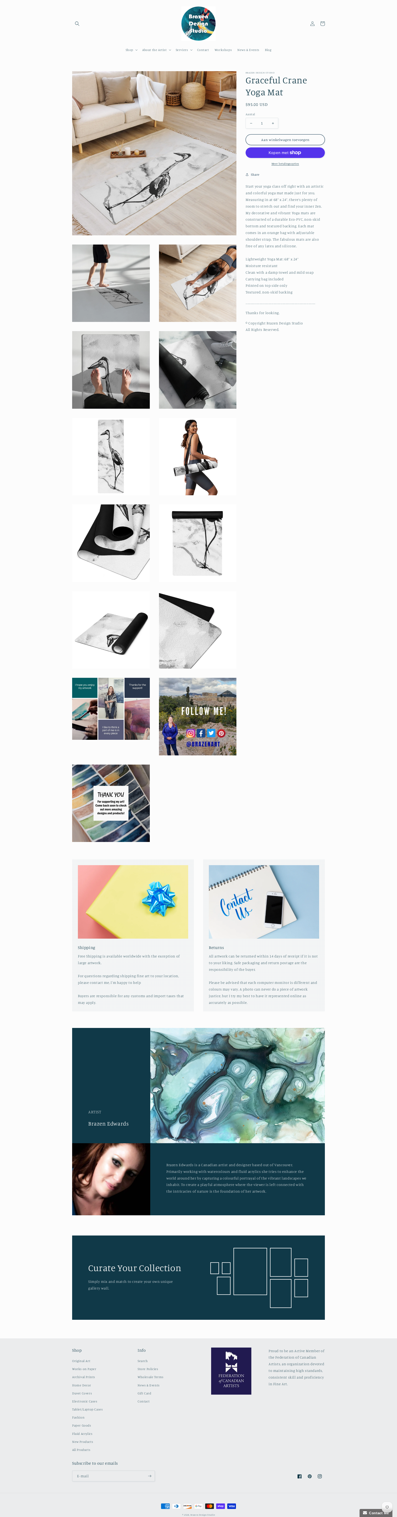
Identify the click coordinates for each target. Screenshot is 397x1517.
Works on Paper (84, 1369)
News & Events (149, 1385)
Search (143, 1361)
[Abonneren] (150, 1476)
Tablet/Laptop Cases (87, 1409)
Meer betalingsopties (285, 163)
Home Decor (81, 1385)
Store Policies (148, 1369)
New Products (82, 1442)
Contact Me (378, 1513)
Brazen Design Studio (202, 1514)
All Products (81, 1450)
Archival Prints (83, 1377)
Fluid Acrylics (82, 1433)
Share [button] (255, 174)
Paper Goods (81, 1425)
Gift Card (144, 1393)
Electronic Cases (84, 1401)
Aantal (250, 114)
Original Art (81, 1361)
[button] (77, 24)
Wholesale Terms (151, 1377)
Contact (144, 1401)
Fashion (78, 1417)
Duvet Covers (82, 1393)
